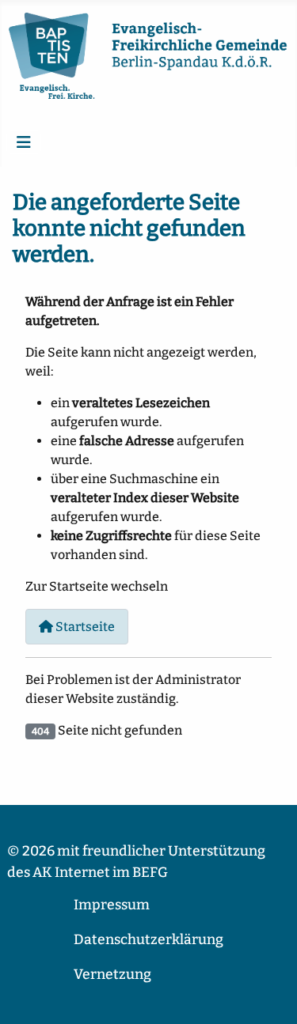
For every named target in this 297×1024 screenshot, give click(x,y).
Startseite (84, 626)
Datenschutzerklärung (148, 939)
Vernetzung (112, 974)
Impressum (112, 905)
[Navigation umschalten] (23, 142)
